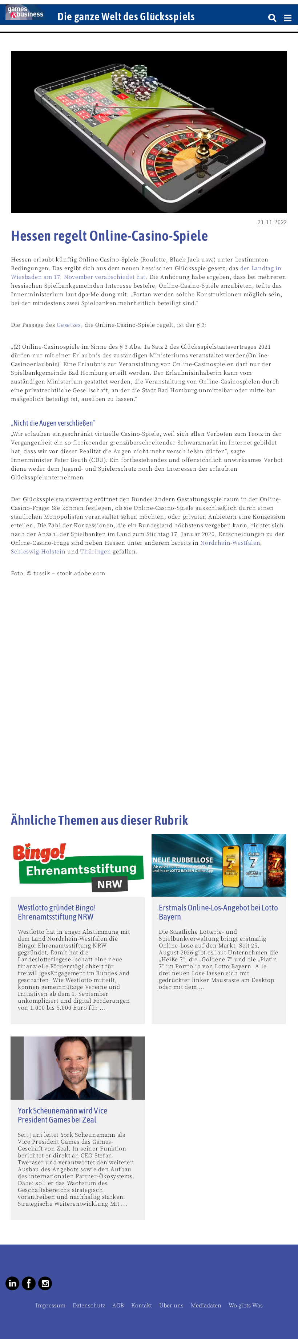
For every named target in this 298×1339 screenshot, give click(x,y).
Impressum (50, 1305)
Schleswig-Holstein (38, 551)
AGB (118, 1305)
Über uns (171, 1305)
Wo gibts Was (246, 1305)
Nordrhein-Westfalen (230, 543)
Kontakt (141, 1305)
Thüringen (95, 551)
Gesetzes (69, 325)
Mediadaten (206, 1305)
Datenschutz (89, 1305)
